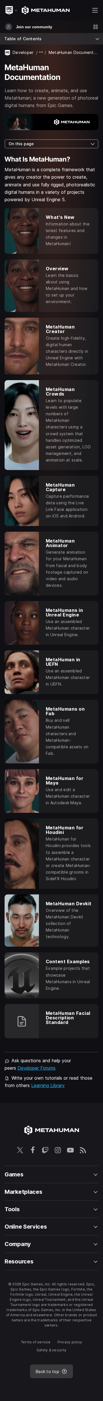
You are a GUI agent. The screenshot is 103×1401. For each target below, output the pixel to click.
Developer (23, 52)
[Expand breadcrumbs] (41, 52)
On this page (21, 143)
